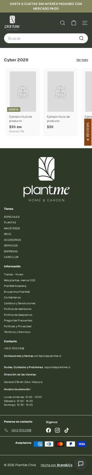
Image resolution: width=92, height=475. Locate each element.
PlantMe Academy (15, 286)
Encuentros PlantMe (17, 291)
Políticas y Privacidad (18, 326)
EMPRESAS (11, 251)
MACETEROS (12, 228)
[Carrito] (73, 23)
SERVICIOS (11, 245)
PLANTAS (10, 222)
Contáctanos (12, 297)
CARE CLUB (11, 257)
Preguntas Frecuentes (18, 320)
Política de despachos (18, 314)
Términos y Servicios (17, 332)
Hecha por (56, 465)
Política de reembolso (18, 309)
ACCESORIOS (12, 239)
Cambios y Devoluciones (20, 303)
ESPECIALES (12, 216)
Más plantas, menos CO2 (19, 280)
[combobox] (46, 38)
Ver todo (82, 60)
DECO (7, 234)
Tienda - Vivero (14, 274)
